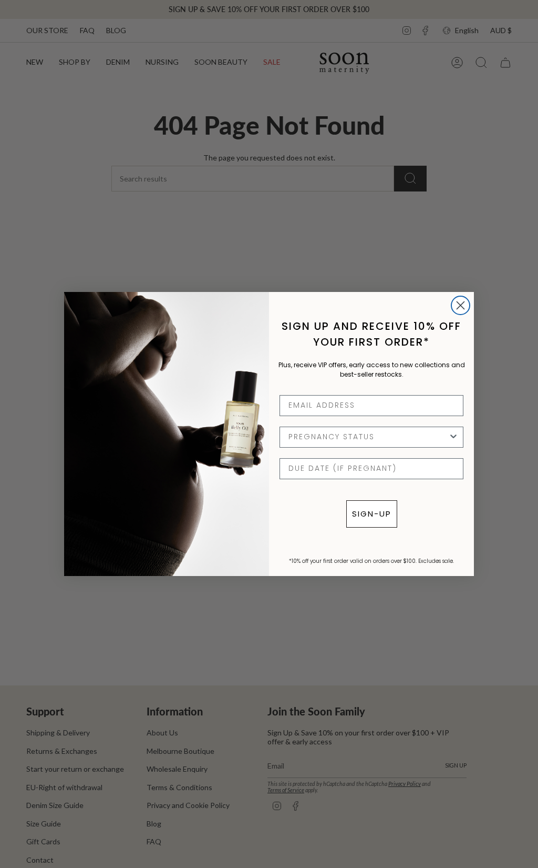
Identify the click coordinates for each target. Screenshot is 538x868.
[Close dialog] (460, 305)
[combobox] (368, 437)
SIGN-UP (371, 513)
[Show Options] (453, 437)
